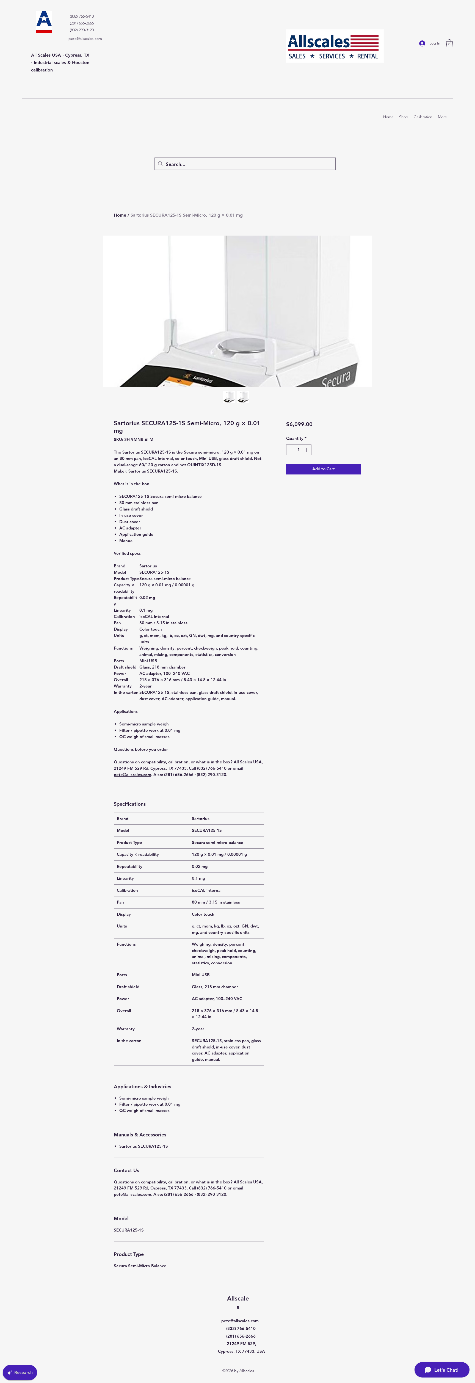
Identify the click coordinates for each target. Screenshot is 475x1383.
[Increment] (307, 450)
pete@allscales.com (85, 38)
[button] (449, 43)
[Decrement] (290, 450)
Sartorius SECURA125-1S (152, 471)
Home (120, 215)
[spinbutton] (298, 450)
